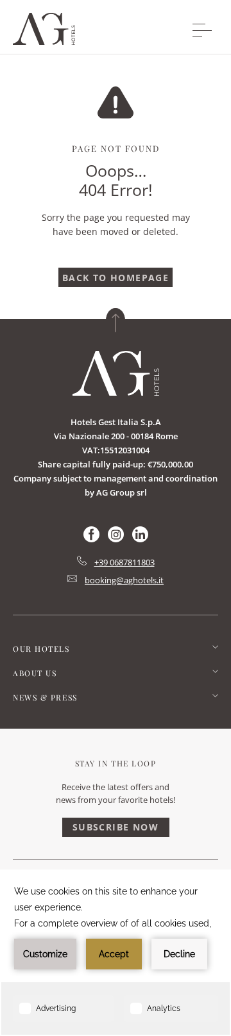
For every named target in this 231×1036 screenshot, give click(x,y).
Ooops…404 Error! (116, 180)
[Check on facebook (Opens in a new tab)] (91, 538)
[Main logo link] (44, 41)
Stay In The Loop (116, 763)
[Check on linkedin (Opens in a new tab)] (140, 538)
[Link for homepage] (116, 373)
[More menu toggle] (202, 30)
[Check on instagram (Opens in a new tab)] (116, 538)
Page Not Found (116, 148)
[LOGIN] (163, 29)
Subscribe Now (115, 827)
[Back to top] (115, 320)
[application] (115, 953)
